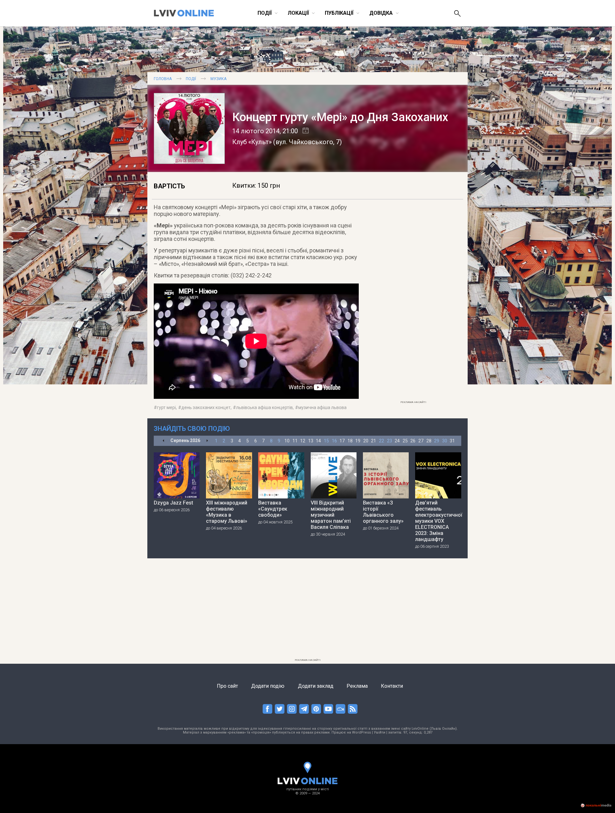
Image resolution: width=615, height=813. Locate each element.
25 (405, 440)
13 (310, 440)
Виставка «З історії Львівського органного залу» (383, 512)
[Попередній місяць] (164, 441)
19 (357, 440)
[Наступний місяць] (207, 441)
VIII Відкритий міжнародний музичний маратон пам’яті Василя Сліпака (331, 515)
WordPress (361, 732)
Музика (218, 79)
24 (397, 440)
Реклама (357, 686)
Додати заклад (315, 686)
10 (287, 440)
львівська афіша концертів (264, 407)
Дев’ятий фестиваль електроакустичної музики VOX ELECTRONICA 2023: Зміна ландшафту (438, 521)
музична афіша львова (322, 407)
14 (318, 440)
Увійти (379, 732)
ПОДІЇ (191, 79)
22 (381, 440)
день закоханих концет (206, 407)
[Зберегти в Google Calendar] (303, 131)
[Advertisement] (413, 301)
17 (342, 440)
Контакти (392, 686)
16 (334, 440)
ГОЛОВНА (163, 79)
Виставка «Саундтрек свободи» (272, 509)
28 (428, 440)
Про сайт (227, 686)
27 (420, 440)
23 (389, 440)
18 (350, 440)
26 (412, 440)
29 (436, 440)
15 (326, 440)
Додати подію (267, 686)
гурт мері (166, 407)
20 (365, 440)
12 (302, 440)
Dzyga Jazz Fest (173, 503)
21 (373, 440)
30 (444, 440)
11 (295, 440)
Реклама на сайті (413, 402)
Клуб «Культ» (252, 142)
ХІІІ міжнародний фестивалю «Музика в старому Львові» (226, 512)
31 (452, 440)
